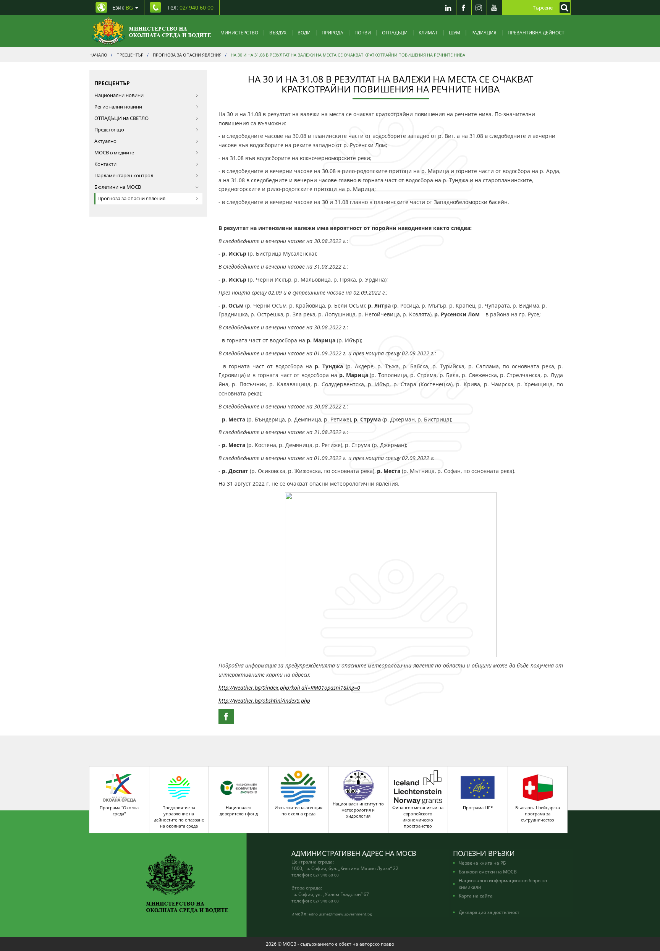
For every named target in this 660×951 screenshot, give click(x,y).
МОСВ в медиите (114, 152)
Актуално (105, 141)
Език (122, 7)
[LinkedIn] (448, 7)
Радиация (484, 32)
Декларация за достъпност (489, 912)
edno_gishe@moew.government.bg (340, 914)
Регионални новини (118, 107)
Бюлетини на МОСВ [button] (117, 187)
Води (304, 32)
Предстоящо (109, 129)
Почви (362, 32)
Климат (428, 32)
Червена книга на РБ (482, 863)
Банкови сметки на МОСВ (488, 871)
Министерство (239, 32)
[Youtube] (494, 7)
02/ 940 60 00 (326, 875)
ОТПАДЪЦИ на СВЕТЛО (121, 118)
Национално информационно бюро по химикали (503, 883)
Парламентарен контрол (123, 175)
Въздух (277, 32)
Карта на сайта (476, 896)
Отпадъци (395, 32)
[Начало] (151, 31)
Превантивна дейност (536, 32)
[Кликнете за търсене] (563, 7)
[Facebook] (463, 7)
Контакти (105, 164)
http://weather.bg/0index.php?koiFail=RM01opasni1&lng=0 (289, 687)
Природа (332, 32)
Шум (454, 32)
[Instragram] (479, 7)
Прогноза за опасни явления (131, 198)
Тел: (190, 7)
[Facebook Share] (226, 716)
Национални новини (119, 95)
